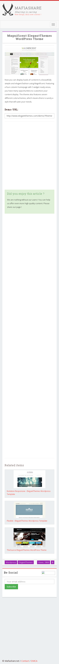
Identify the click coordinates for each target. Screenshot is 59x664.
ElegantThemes (26, 562)
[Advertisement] (29, 156)
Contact (25, 660)
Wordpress (11, 562)
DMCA (34, 660)
